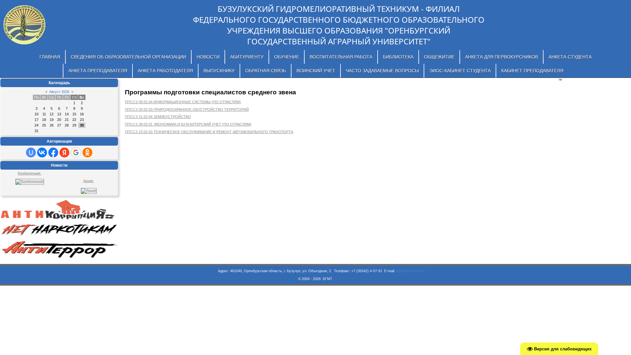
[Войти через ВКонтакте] (42, 152)
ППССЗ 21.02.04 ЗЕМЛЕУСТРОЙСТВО (158, 117)
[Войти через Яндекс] (64, 152)
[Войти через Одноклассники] (87, 152)
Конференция (29, 173)
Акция (88, 181)
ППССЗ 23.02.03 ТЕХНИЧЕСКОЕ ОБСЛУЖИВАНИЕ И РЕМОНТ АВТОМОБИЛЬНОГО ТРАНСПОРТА (209, 132)
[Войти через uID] (31, 152)
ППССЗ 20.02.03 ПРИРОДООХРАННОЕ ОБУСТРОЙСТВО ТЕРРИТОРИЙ (187, 109)
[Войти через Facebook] (53, 152)
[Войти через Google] (76, 152)
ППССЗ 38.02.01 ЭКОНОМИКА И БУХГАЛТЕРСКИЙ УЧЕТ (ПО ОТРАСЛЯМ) (188, 124)
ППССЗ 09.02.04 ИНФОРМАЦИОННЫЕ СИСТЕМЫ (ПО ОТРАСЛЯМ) (183, 102)
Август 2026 (59, 92)
